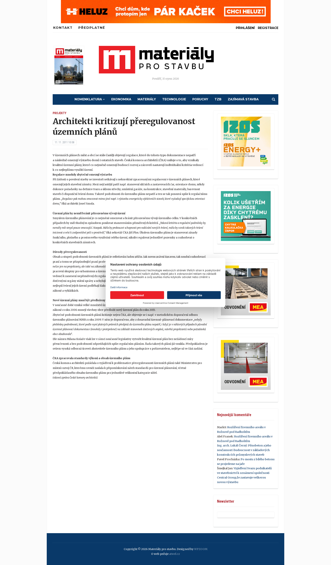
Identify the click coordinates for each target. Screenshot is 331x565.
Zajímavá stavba (243, 99)
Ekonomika (121, 99)
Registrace (268, 28)
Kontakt (63, 28)
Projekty (59, 113)
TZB (218, 99)
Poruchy (200, 99)
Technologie (174, 99)
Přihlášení (245, 28)
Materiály (147, 99)
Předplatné (91, 28)
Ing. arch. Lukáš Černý (232, 445)
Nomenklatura (88, 99)
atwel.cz (174, 554)
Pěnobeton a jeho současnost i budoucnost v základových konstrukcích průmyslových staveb (244, 450)
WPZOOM (200, 549)
